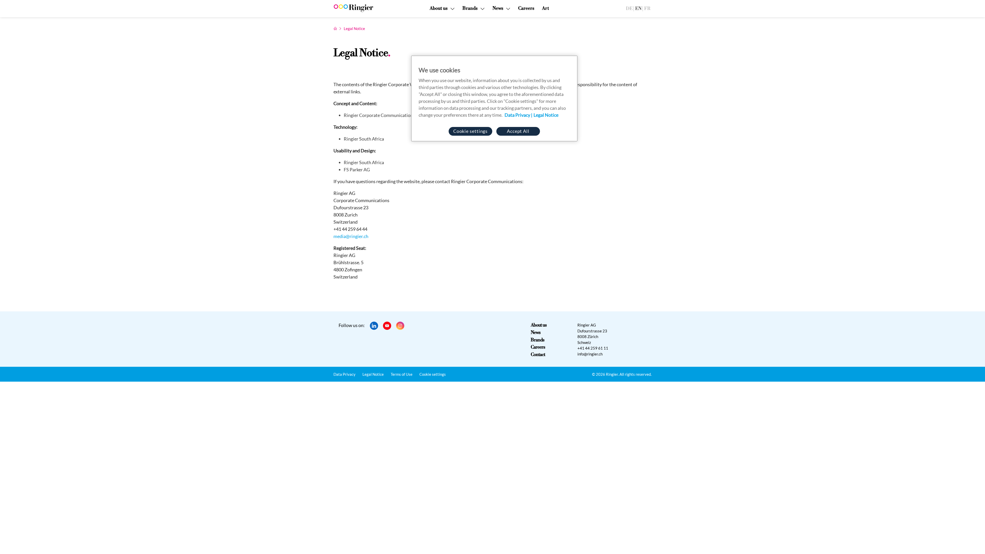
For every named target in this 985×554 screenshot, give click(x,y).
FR (647, 9)
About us (538, 325)
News (535, 332)
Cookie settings (432, 374)
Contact (538, 355)
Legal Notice (373, 374)
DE (629, 9)
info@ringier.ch (590, 354)
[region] (494, 98)
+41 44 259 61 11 (592, 348)
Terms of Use (401, 374)
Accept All (518, 131)
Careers (526, 8)
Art (545, 8)
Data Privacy (344, 374)
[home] (335, 28)
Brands (537, 340)
